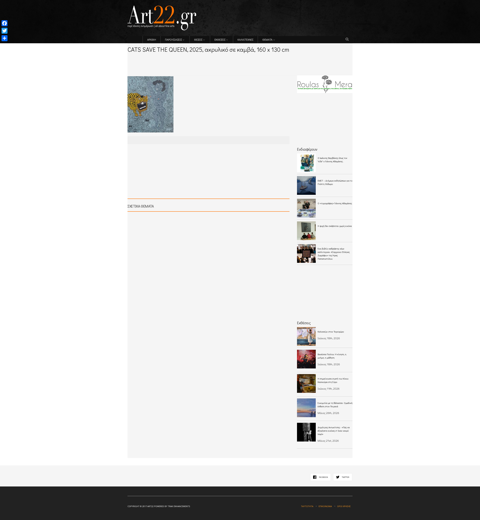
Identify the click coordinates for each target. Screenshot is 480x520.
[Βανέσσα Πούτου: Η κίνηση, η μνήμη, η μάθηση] (306, 359)
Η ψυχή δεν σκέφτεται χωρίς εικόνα (335, 225)
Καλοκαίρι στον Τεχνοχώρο (331, 331)
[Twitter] (4, 30)
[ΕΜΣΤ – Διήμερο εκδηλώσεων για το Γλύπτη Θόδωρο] (306, 185)
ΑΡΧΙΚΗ (151, 39)
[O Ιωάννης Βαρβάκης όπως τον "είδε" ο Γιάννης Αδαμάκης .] (306, 162)
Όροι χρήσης (344, 506)
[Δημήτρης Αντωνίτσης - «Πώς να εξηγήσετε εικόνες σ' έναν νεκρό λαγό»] (306, 432)
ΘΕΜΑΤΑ (267, 39)
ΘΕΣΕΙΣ (198, 39)
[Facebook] (4, 23)
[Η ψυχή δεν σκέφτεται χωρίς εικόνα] (306, 230)
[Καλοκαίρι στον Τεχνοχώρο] (306, 336)
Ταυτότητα (307, 506)
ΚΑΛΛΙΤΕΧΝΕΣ (245, 39)
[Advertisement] (171, 58)
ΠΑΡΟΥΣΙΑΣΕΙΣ (173, 39)
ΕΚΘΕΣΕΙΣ (219, 39)
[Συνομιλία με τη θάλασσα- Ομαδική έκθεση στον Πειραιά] (306, 407)
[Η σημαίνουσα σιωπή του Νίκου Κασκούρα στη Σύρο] (306, 383)
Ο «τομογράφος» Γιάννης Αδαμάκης (335, 203)
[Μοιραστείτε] (4, 38)
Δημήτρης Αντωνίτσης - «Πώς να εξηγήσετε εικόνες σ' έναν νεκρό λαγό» (334, 431)
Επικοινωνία (325, 506)
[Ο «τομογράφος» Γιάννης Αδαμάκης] (306, 208)
